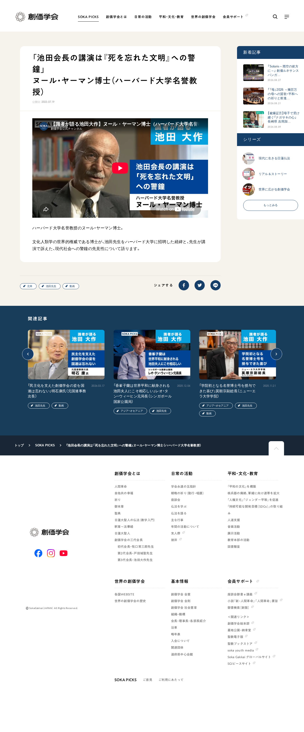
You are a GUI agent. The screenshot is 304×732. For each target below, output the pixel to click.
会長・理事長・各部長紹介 (188, 621)
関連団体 (177, 647)
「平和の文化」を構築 (242, 486)
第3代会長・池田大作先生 (135, 560)
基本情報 (179, 581)
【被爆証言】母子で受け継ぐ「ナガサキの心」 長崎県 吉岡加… (283, 117)
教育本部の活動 (239, 540)
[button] (28, 354)
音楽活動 (234, 526)
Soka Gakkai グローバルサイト (249, 657)
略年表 (175, 634)
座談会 (175, 499)
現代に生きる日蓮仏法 (274, 158)
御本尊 (119, 506)
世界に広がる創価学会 (274, 189)
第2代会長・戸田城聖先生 (135, 553)
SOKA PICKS (88, 17)
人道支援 (234, 520)
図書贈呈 (234, 546)
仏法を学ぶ (179, 506)
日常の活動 (143, 17)
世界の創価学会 (203, 17)
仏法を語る (179, 513)
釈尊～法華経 (123, 526)
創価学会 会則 (181, 601)
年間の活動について (185, 526)
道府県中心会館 (182, 654)
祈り (117, 499)
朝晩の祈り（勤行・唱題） (187, 493)
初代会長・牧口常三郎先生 (136, 546)
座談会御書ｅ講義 (240, 594)
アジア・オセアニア (132, 410)
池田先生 (51, 286)
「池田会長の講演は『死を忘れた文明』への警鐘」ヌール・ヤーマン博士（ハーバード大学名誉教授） (133, 445)
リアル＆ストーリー (273, 173)
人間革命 (120, 486)
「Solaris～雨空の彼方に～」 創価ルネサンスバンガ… (283, 71)
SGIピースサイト (239, 663)
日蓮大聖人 (122, 533)
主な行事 (177, 520)
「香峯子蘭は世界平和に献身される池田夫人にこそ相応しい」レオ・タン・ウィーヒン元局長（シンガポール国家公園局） (143, 393)
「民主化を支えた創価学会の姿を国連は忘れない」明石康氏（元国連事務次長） (57, 390)
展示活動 (234, 533)
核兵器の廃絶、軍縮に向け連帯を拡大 (254, 493)
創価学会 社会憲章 (184, 607)
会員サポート (240, 581)
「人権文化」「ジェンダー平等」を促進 (253, 499)
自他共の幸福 (123, 493)
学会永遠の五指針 (183, 486)
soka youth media (241, 650)
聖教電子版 (235, 636)
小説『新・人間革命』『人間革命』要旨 (253, 601)
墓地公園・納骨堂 (239, 630)
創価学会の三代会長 (128, 540)
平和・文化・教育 (171, 17)
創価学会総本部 (239, 623)
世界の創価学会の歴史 (130, 601)
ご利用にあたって (171, 679)
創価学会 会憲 (181, 594)
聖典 (117, 513)
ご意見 (147, 679)
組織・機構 (178, 614)
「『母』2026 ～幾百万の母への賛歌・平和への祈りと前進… (283, 94)
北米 (29, 286)
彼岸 (174, 540)
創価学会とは (116, 17)
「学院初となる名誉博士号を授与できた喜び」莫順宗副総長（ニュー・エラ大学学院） (227, 390)
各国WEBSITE (124, 594)
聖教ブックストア (240, 643)
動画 (72, 286)
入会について (180, 640)
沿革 (174, 627)
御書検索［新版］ (238, 607)
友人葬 (175, 533)
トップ (19, 445)
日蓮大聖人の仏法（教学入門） (134, 520)
